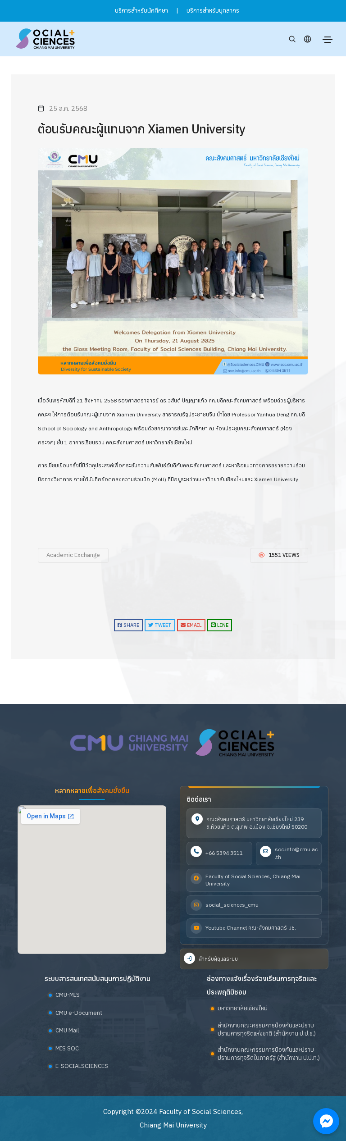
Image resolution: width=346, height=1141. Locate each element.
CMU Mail (67, 1030)
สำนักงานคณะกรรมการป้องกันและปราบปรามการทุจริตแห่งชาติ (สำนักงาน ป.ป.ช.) (267, 1029)
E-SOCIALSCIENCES (81, 1066)
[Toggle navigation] (327, 40)
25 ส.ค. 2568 (68, 108)
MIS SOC (67, 1048)
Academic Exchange (73, 555)
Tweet (162, 625)
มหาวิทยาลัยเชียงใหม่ (243, 1008)
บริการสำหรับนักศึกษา (141, 10)
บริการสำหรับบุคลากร (213, 10)
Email (194, 625)
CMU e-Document (78, 1013)
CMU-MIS (67, 995)
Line (222, 625)
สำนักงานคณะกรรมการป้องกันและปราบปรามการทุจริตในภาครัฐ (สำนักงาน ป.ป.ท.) (269, 1054)
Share (130, 625)
